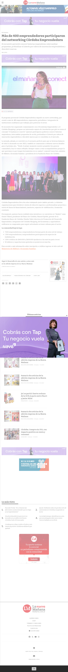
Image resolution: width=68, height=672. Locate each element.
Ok (34, 669)
